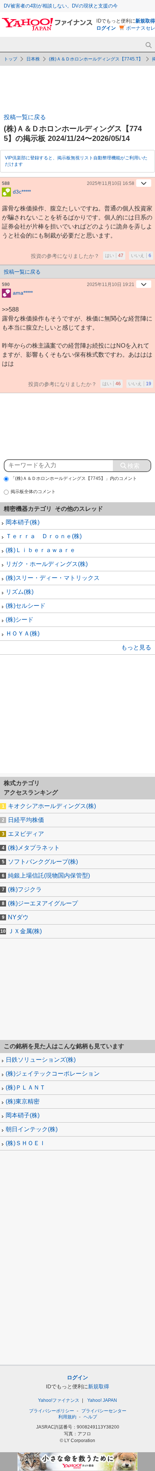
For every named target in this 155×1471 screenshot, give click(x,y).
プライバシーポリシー (51, 1410)
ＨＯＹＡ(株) (23, 633)
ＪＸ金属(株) (25, 931)
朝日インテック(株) (32, 1129)
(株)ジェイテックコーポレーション (53, 1073)
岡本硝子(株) (23, 522)
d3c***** (22, 191)
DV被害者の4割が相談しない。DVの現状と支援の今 (61, 6)
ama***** (23, 292)
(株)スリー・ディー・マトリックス (53, 578)
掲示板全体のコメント (33, 491)
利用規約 (67, 1417)
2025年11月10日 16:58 (110, 183)
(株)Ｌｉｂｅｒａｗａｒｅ (41, 550)
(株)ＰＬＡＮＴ (26, 1087)
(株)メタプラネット (34, 847)
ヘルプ (90, 1417)
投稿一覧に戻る (25, 117)
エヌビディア (26, 834)
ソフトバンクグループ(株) (43, 861)
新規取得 (145, 21)
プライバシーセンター (103, 1410)
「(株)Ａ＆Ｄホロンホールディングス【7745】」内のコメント (74, 478)
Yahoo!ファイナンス (58, 1400)
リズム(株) (19, 592)
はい (114, 255)
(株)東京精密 (23, 1101)
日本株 (33, 59)
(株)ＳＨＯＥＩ (26, 1143)
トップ (10, 59)
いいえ (141, 255)
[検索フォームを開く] (148, 45)
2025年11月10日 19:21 (110, 284)
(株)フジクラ (25, 889)
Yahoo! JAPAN (102, 1400)
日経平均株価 (26, 820)
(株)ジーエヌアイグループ (43, 903)
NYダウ (18, 917)
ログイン (106, 28)
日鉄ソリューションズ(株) (41, 1059)
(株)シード (19, 619)
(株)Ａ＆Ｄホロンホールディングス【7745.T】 (96, 59)
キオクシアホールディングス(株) (52, 806)
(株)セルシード (26, 605)
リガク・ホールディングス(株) (47, 564)
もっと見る (136, 647)
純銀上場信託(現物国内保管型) (49, 875)
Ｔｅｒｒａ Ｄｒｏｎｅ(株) (44, 536)
